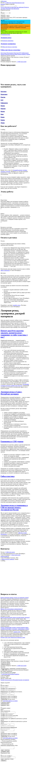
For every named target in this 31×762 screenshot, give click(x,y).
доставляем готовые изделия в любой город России (15, 385)
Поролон (7, 54)
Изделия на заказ (9, 7)
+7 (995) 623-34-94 (10, 552)
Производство (10, 8)
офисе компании (5, 270)
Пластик (16, 53)
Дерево (28, 54)
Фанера (3, 54)
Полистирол (10, 53)
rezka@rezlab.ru (5, 556)
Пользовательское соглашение (21, 680)
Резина (20, 54)
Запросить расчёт (5, 60)
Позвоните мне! (5, 703)
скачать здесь (17, 631)
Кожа (16, 54)
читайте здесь (16, 305)
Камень (24, 54)
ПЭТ (20, 53)
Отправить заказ (5, 751)
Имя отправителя (5, 711)
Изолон (12, 54)
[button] (15, 334)
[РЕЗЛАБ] (4, 1)
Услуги (3, 7)
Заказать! (3, 760)
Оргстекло (4, 53)
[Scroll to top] (1, 681)
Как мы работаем (19, 7)
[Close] (1, 684)
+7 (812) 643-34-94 (15, 555)
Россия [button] (3, 2)
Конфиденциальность (7, 680)
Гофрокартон (25, 53)
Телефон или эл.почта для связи (9, 715)
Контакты (16, 8)
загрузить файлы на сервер (10, 700)
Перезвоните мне (19, 2)
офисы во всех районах (8, 559)
